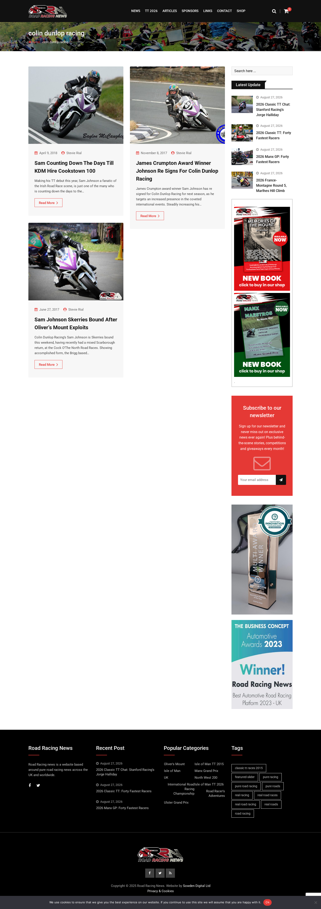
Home (35, 42)
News (135, 11)
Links (207, 11)
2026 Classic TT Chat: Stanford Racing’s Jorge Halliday (273, 109)
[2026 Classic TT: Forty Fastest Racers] (242, 132)
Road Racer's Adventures (215, 793)
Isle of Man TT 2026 (209, 784)
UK (166, 778)
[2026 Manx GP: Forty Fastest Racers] (242, 156)
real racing (242, 795)
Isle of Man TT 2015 (209, 764)
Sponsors (190, 11)
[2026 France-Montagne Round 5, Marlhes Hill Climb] (242, 180)
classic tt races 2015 (249, 768)
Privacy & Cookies (160, 891)
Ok (267, 902)
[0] (286, 11)
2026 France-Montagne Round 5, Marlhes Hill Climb (271, 185)
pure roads (273, 786)
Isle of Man (172, 771)
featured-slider (245, 777)
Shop (241, 11)
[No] (315, 902)
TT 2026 (151, 11)
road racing (242, 813)
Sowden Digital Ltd (196, 886)
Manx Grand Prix (206, 771)
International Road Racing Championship (181, 789)
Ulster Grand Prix (176, 803)
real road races (267, 795)
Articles (169, 11)
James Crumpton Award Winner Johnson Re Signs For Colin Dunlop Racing (177, 171)
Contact (224, 11)
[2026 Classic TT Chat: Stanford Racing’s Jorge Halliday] (242, 104)
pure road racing (246, 786)
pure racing (270, 777)
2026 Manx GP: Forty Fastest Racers (122, 808)
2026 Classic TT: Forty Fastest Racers (124, 791)
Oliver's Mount (174, 764)
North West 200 (206, 778)
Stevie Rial (74, 153)
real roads (271, 804)
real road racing (245, 804)
